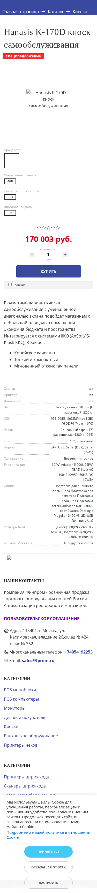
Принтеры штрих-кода (26, 777)
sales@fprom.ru (38, 660)
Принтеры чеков (21, 745)
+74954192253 (79, 652)
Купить (49, 271)
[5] (58, 227)
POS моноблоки (20, 690)
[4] (53, 227)
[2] (44, 227)
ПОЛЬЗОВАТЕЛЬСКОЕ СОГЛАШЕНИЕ (41, 618)
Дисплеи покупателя (24, 717)
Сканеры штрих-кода (25, 786)
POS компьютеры (21, 699)
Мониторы (14, 708)
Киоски (11, 726)
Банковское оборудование (31, 736)
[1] (39, 227)
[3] (48, 227)
